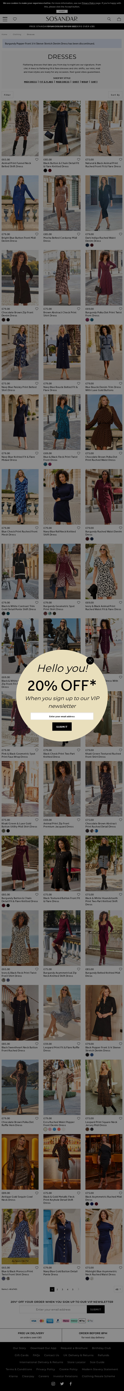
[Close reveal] (90, 661)
